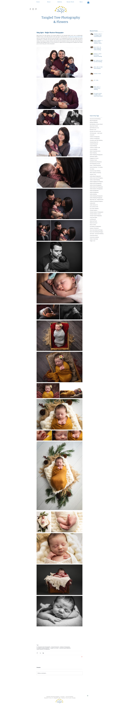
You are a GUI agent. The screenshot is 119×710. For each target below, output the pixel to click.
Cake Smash (99, 133)
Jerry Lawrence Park (94, 206)
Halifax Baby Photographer (95, 176)
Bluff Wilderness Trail (94, 127)
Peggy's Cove (92, 240)
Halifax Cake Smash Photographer (97, 178)
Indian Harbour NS (94, 204)
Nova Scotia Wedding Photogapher (97, 231)
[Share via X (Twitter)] (40, 653)
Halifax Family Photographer (96, 183)
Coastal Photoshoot (94, 143)
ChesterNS (92, 134)
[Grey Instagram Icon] (33, 9)
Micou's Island (93, 224)
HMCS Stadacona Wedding (95, 172)
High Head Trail (93, 199)
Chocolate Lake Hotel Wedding (96, 140)
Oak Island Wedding (99, 233)
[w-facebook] (87, 695)
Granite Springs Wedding (95, 170)
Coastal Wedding (93, 145)
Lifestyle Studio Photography (96, 215)
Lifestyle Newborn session (95, 213)
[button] (88, 2)
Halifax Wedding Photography (96, 197)
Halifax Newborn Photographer (43, 649)
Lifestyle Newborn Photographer (96, 212)
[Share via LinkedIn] (43, 653)
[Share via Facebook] (37, 653)
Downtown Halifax (93, 156)
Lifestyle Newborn (93, 210)
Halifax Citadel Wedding (95, 179)
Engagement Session (94, 158)
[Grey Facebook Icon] (30, 9)
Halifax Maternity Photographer (96, 186)
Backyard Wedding (94, 122)
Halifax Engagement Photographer (97, 181)
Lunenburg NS (93, 219)
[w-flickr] (89, 695)
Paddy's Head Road (94, 238)
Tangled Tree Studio (54, 648)
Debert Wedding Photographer (96, 154)
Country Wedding (93, 149)
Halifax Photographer (94, 190)
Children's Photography (65, 646)
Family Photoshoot (55, 646)
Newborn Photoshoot (94, 228)
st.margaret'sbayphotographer (43, 648)
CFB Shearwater (93, 133)
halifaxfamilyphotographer (65, 648)
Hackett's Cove (93, 174)
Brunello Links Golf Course (95, 131)
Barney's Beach (99, 124)
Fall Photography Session (95, 163)
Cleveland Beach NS (94, 142)
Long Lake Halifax (93, 217)
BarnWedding (93, 124)
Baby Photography (93, 120)
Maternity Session (93, 222)
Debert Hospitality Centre (95, 151)
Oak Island (92, 233)
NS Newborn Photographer (95, 226)
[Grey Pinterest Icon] (36, 9)
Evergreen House (93, 160)
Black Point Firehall (94, 125)
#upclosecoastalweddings (95, 118)
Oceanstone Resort (94, 235)
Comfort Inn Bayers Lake (95, 147)
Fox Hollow (100, 167)
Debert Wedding (93, 152)
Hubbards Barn (100, 199)
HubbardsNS (92, 203)
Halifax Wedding (93, 194)
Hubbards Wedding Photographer (97, 201)
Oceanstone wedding (94, 237)
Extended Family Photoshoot (96, 161)
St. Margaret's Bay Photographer (43, 646)
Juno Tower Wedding (94, 208)
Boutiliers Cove (93, 129)
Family (91, 165)
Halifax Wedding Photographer (96, 195)
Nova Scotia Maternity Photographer (97, 230)
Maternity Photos (93, 221)
